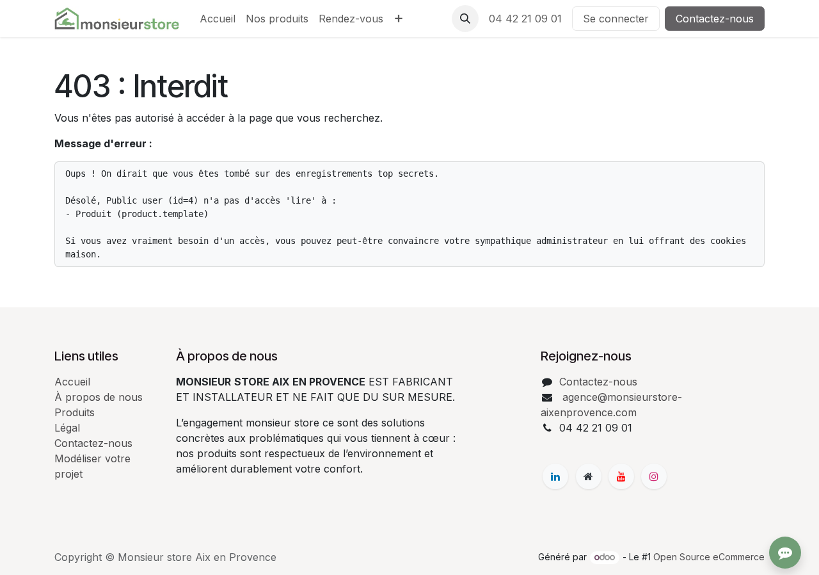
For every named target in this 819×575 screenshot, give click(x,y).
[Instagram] (654, 476)
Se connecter (616, 18)
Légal (67, 427)
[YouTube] (621, 476)
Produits (74, 412)
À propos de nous (98, 397)
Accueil (72, 381)
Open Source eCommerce (709, 556)
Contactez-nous (715, 18)
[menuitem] (218, 18)
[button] (465, 18)
